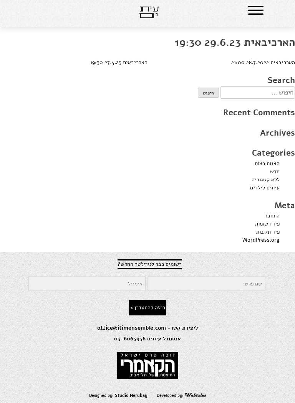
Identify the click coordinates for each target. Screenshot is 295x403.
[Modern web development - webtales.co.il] (195, 395)
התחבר (272, 215)
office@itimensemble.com (131, 328)
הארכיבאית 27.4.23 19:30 (119, 62)
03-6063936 (130, 338)
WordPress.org (261, 240)
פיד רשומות (267, 223)
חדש (275, 171)
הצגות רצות (267, 163)
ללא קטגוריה (266, 179)
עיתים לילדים (265, 187)
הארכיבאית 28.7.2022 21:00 (263, 62)
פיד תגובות (268, 231)
